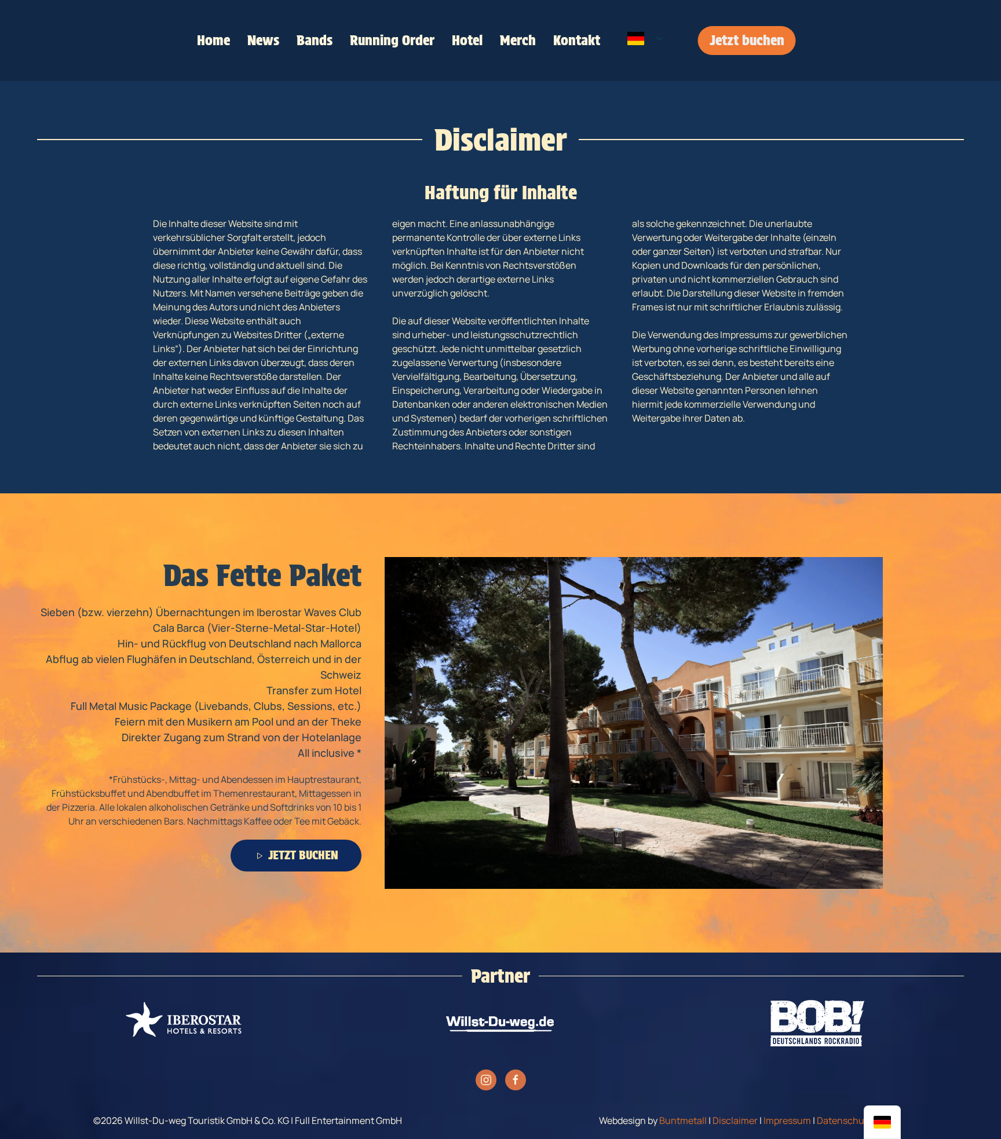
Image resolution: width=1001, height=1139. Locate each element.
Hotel (467, 40)
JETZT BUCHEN (303, 855)
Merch (518, 40)
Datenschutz (844, 1120)
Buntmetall (683, 1120)
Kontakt (576, 40)
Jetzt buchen (747, 40)
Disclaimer (735, 1120)
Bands (315, 40)
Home (213, 40)
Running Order (392, 40)
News (263, 40)
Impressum (787, 1120)
